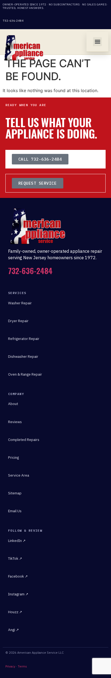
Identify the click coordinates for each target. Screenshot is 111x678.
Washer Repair (20, 303)
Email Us (15, 510)
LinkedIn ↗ (17, 540)
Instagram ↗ (18, 594)
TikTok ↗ (15, 558)
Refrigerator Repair (23, 338)
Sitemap (15, 493)
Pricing (13, 457)
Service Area (18, 475)
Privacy (10, 666)
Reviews (15, 421)
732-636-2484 (13, 20)
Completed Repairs (23, 439)
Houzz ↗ (15, 611)
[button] (97, 41)
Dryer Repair (18, 320)
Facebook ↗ (18, 576)
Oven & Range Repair (25, 374)
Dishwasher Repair (23, 356)
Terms (22, 666)
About (13, 403)
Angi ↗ (13, 629)
